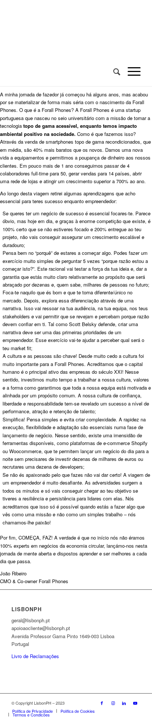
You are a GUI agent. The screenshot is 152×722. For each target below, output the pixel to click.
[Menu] (130, 71)
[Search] (113, 71)
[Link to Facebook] (101, 702)
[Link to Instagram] (112, 702)
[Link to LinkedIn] (123, 702)
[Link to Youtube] (135, 702)
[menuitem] (113, 71)
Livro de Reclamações (35, 656)
